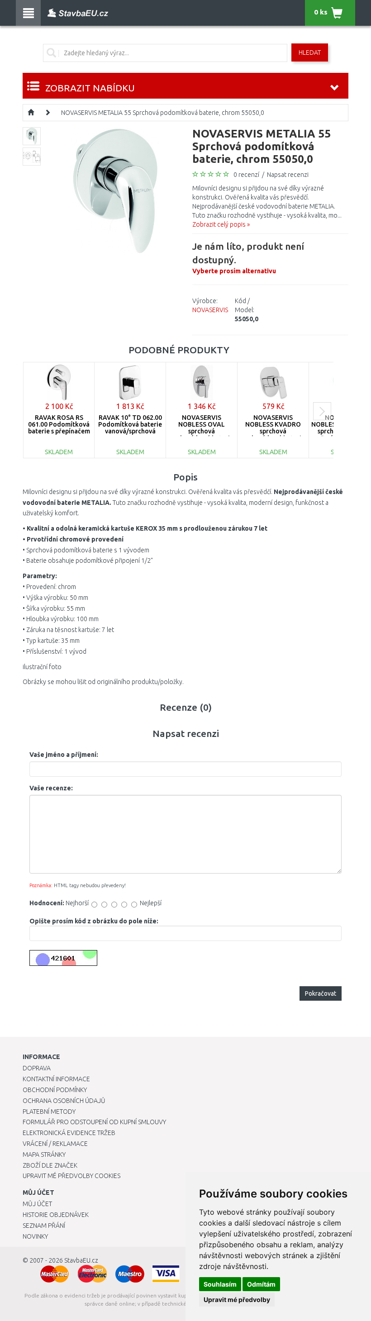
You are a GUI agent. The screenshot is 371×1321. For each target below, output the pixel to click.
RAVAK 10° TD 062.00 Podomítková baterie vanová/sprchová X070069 (130, 428)
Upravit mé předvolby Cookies (71, 1175)
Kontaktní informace (56, 1079)
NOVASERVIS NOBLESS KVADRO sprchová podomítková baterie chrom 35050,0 (273, 431)
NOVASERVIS (210, 310)
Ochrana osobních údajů (64, 1100)
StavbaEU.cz (81, 1260)
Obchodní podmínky (55, 1089)
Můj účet (37, 1203)
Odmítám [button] (261, 1284)
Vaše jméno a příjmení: (63, 754)
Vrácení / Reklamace (55, 1143)
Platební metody (49, 1111)
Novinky (35, 1236)
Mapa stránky (44, 1154)
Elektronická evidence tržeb (69, 1132)
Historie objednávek (56, 1214)
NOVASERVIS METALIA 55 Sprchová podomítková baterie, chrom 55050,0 (162, 112)
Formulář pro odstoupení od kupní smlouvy (94, 1122)
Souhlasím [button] (220, 1284)
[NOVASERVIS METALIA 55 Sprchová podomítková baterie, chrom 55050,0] (115, 190)
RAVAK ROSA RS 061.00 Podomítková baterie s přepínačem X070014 (59, 428)
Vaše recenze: (51, 788)
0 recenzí (246, 174)
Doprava (37, 1068)
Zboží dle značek (50, 1165)
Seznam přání (44, 1225)
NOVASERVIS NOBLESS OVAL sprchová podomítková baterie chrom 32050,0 (201, 431)
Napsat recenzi (288, 174)
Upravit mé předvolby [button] (237, 1299)
